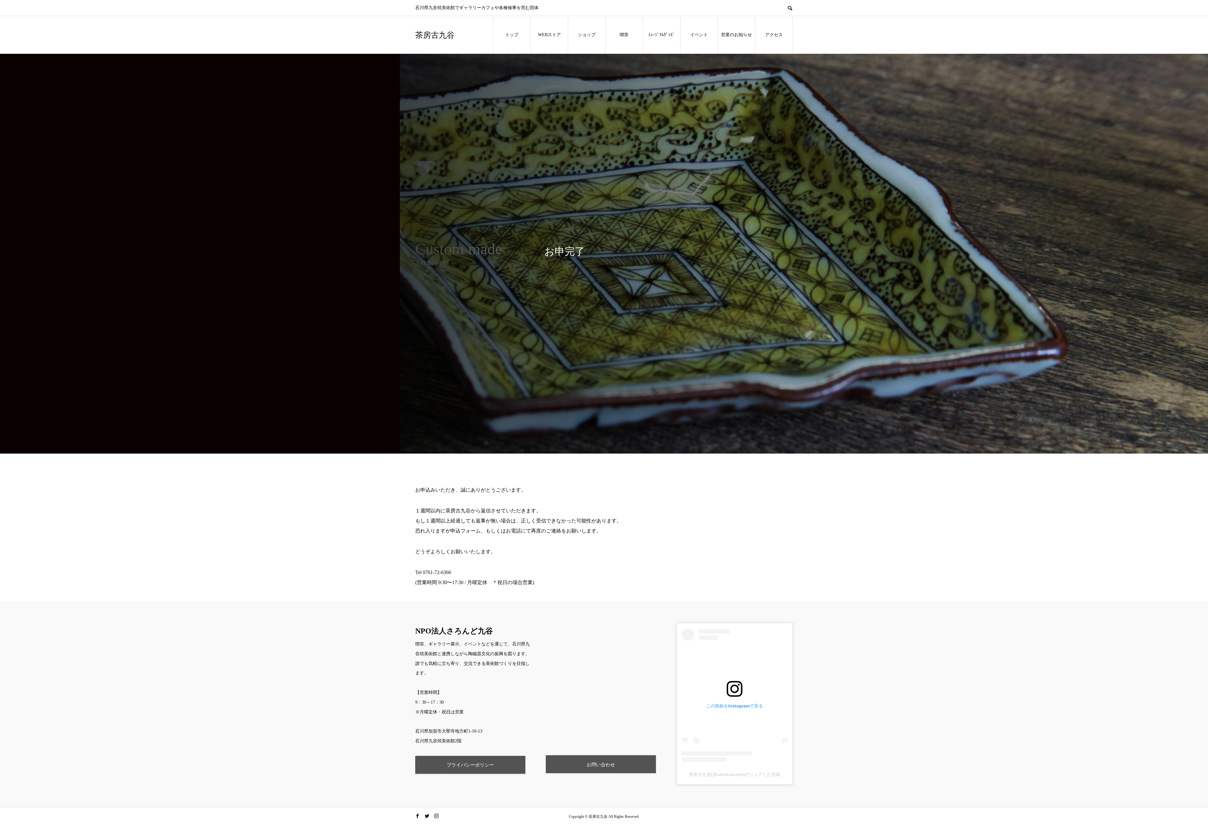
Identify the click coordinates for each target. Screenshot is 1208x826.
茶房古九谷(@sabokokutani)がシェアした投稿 (734, 774)
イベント (699, 34)
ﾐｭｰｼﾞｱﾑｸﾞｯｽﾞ (661, 34)
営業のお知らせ (736, 34)
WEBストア (549, 34)
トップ (511, 34)
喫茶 (624, 34)
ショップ (587, 34)
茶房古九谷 (435, 35)
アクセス (774, 34)
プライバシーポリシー (470, 764)
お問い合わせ (601, 764)
